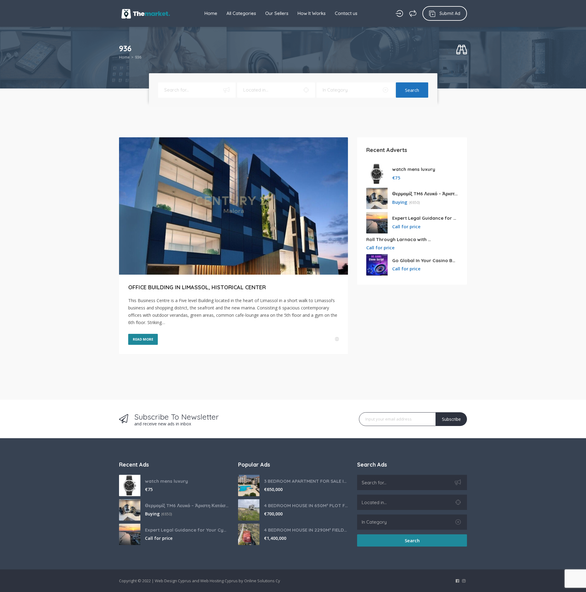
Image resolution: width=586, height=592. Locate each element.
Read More (143, 339)
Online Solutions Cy (262, 580)
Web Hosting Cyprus (219, 580)
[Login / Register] (399, 13)
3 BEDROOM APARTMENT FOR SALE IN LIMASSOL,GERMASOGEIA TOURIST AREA (306, 481)
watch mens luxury (413, 169)
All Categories (241, 13)
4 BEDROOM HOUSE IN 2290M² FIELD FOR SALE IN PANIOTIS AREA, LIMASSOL (306, 530)
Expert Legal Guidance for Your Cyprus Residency (425, 218)
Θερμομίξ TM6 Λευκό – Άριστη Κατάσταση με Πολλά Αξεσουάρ (425, 194)
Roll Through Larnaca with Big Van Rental (399, 239)
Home (210, 13)
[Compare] (412, 13)
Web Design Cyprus (173, 580)
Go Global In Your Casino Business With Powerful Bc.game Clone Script (425, 260)
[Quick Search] (461, 50)
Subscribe (451, 419)
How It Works (312, 13)
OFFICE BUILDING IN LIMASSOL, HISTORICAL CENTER (197, 287)
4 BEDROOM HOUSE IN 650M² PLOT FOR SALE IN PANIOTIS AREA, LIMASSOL (306, 505)
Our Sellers (276, 13)
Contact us (346, 13)
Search (412, 90)
